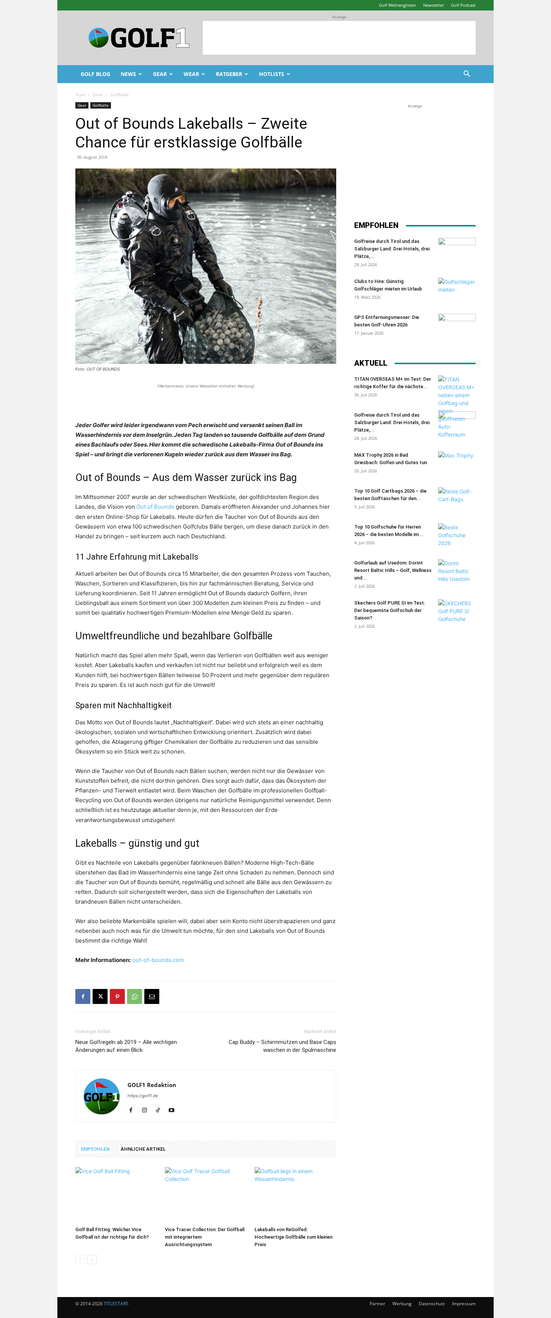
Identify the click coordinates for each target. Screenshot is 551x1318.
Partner (377, 1303)
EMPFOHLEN (95, 1149)
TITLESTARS (116, 1303)
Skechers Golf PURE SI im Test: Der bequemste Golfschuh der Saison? (389, 610)
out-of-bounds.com (158, 960)
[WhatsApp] (134, 996)
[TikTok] (160, 1110)
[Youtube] (174, 1110)
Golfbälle (101, 105)
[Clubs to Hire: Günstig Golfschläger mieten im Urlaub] (457, 291)
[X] (100, 996)
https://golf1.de (142, 1095)
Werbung (402, 1303)
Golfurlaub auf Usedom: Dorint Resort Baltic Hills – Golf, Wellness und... (392, 570)
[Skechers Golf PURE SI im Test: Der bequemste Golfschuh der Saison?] (457, 612)
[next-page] (92, 1259)
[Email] (151, 996)
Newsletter (433, 5)
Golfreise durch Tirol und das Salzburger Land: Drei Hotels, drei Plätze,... (392, 248)
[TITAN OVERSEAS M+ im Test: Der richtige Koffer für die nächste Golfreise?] (457, 406)
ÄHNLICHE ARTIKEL (143, 1149)
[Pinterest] (117, 996)
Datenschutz (432, 1303)
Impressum (464, 1303)
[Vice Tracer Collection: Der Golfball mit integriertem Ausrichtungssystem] (206, 1195)
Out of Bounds (155, 506)
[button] (467, 74)
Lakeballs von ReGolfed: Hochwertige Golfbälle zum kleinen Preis (293, 1237)
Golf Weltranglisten (397, 5)
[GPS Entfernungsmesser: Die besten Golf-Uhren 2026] (457, 327)
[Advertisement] (339, 38)
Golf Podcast (463, 5)
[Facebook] (82, 996)
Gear (160, 73)
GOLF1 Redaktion (151, 1085)
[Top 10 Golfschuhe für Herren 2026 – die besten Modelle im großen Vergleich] (457, 536)
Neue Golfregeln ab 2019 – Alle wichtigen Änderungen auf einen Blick (126, 1046)
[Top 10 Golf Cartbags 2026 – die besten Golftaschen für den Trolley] (457, 500)
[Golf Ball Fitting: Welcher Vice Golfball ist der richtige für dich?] (116, 1195)
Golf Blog (95, 73)
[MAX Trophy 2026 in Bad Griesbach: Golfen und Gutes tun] (457, 464)
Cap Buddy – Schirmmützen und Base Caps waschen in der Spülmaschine (282, 1046)
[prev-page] (80, 1259)
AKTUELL (370, 363)
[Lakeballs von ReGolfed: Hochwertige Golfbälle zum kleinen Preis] (295, 1195)
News (128, 73)
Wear (191, 73)
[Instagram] (147, 1110)
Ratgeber (229, 73)
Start (80, 94)
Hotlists (271, 73)
